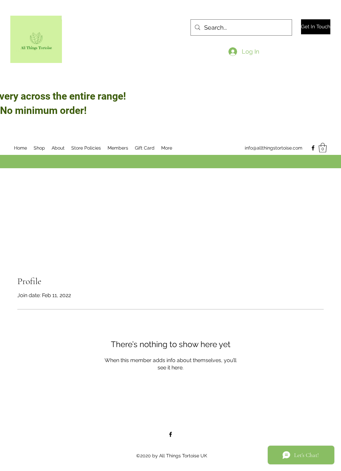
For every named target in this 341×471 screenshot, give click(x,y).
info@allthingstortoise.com (273, 148)
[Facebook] (313, 148)
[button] (323, 148)
